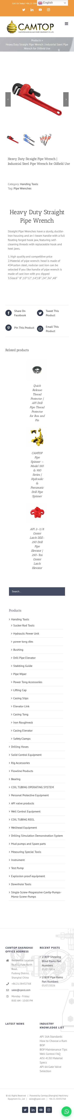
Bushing (18, 649)
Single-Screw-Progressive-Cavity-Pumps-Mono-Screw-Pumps (36, 894)
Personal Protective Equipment (30, 795)
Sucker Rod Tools (23, 625)
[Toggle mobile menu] (67, 24)
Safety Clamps (22, 738)
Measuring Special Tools (26, 852)
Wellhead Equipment (24, 827)
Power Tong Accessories (27, 682)
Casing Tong (20, 714)
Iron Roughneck (23, 722)
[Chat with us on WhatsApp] (66, 1111)
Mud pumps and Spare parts (28, 843)
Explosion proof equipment (28, 876)
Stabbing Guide (22, 666)
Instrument (18, 860)
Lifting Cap (20, 690)
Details (37, 370)
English (47, 2)
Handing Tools (29, 184)
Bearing (15, 779)
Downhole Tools (21, 884)
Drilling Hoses (20, 746)
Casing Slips (20, 698)
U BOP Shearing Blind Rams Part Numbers (51, 961)
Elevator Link (21, 706)
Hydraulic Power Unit (26, 633)
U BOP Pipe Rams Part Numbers (52, 979)
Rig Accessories (20, 763)
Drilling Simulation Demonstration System (37, 835)
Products (36, 40)
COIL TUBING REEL (22, 819)
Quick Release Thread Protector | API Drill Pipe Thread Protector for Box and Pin (37, 403)
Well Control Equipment (25, 811)
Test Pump (17, 868)
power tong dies (23, 641)
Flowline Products (22, 771)
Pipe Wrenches (22, 188)
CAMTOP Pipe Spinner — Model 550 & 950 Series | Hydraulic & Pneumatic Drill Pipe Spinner (37, 474)
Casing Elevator (23, 730)
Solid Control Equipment (26, 755)
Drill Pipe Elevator (24, 658)
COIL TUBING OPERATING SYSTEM (32, 787)
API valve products (22, 803)
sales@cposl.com (20, 990)
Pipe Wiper (19, 674)
